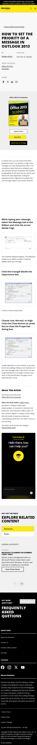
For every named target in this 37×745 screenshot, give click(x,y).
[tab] (18, 528)
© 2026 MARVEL (6, 743)
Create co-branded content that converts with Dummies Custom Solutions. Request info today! (18, 2)
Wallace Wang (7, 56)
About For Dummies (7, 637)
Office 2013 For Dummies (7, 67)
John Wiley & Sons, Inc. (26, 732)
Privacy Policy (5, 717)
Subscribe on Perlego (18, 143)
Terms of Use (5, 712)
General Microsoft (9, 428)
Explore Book (18, 131)
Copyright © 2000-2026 (8, 732)
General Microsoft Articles (14, 27)
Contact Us (4, 642)
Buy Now (17, 137)
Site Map (4, 653)
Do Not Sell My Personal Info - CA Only (14, 727)
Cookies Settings (6, 722)
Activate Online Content (9, 648)
